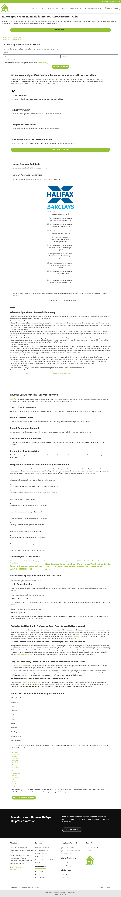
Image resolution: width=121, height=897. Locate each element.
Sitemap (30, 887)
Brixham (14, 756)
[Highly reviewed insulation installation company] (60, 382)
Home (32, 8)
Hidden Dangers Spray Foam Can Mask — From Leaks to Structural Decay (59, 567)
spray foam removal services (44, 745)
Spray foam (13, 399)
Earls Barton (16, 773)
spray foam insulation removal (32, 682)
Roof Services (75, 8)
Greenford (15, 775)
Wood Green (16, 754)
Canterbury (15, 752)
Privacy (37, 887)
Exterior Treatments (93, 8)
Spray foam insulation (18, 630)
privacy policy (43, 63)
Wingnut (107, 887)
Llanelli (14, 784)
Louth (14, 779)
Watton (14, 765)
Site (101, 887)
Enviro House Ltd (21, 887)
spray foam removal (25, 654)
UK (14, 855)
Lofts (64, 8)
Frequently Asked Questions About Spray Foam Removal (40, 464)
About (38, 8)
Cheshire (15, 758)
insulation (76, 636)
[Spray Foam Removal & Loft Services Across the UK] (5, 8)
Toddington (15, 777)
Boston (14, 781)
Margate (14, 786)
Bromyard (15, 761)
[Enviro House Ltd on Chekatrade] (19, 868)
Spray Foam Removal (50, 8)
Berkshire (15, 767)
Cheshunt (15, 763)
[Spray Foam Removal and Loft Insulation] (97, 860)
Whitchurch (16, 771)
